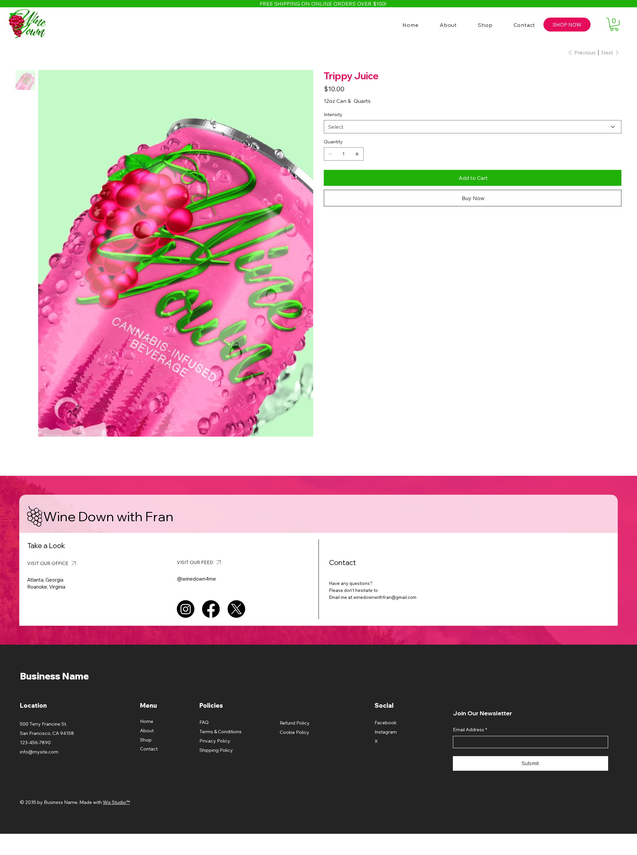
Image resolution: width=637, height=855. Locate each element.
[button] (614, 24)
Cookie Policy (294, 732)
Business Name (54, 676)
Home (146, 721)
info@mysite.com (39, 752)
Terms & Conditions (220, 732)
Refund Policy (295, 723)
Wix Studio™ (116, 802)
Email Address (470, 730)
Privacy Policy (214, 741)
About (147, 731)
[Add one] (357, 154)
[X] (236, 609)
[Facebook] (211, 609)
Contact (149, 749)
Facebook (385, 723)
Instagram (386, 732)
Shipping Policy (216, 750)
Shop (146, 740)
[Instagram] (185, 609)
